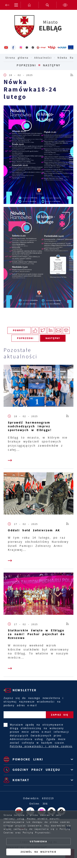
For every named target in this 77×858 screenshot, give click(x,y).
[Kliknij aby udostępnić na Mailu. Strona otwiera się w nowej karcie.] (58, 330)
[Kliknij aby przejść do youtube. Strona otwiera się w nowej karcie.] (6, 47)
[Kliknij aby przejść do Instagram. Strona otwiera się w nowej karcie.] (21, 47)
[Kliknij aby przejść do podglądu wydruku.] (66, 330)
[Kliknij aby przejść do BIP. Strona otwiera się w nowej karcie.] (51, 47)
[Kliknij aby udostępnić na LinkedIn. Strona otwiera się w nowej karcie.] (50, 330)
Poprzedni (26, 65)
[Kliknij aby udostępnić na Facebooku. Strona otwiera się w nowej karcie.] (35, 330)
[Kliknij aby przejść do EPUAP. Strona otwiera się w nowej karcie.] (61, 47)
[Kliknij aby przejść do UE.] (70, 47)
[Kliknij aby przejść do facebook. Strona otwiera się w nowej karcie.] (13, 47)
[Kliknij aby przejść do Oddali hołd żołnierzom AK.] (38, 494)
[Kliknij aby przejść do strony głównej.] (29, 5)
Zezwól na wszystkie (38, 852)
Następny (51, 65)
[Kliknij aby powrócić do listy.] (39, 65)
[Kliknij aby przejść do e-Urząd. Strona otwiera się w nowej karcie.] (41, 47)
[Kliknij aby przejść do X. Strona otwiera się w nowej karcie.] (27, 47)
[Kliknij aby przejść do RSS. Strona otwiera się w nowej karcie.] (72, 75)
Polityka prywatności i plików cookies (41, 746)
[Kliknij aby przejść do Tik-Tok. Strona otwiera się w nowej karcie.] (33, 47)
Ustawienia (38, 841)
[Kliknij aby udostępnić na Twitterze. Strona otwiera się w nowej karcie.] (42, 330)
